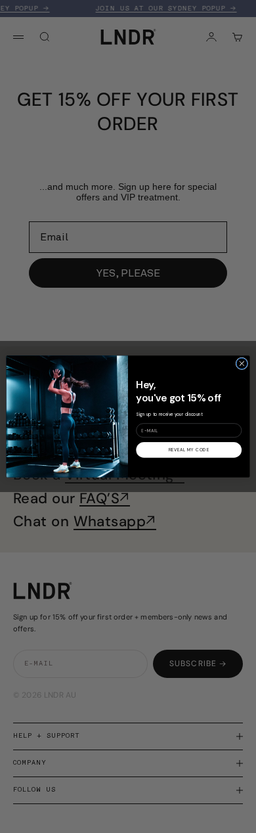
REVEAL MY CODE (189, 450)
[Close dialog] (241, 363)
